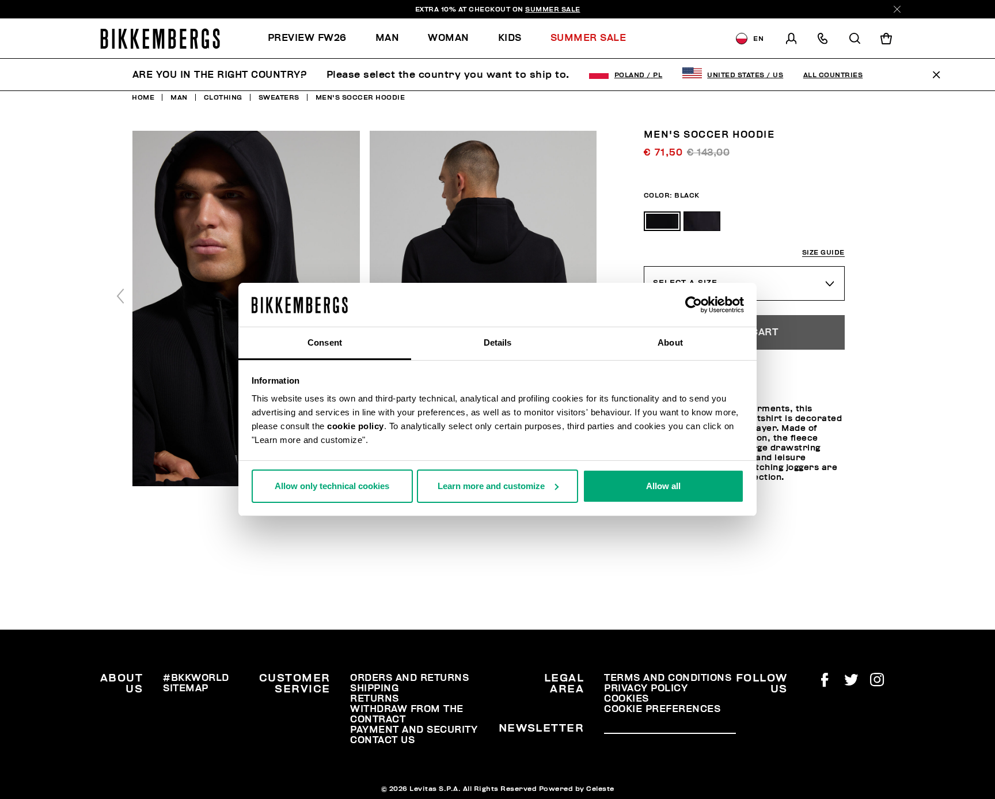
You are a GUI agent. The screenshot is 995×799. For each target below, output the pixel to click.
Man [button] (387, 38)
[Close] (897, 9)
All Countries (833, 74)
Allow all (663, 486)
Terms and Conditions (667, 678)
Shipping (374, 688)
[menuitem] (314, 38)
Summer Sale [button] (588, 38)
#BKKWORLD (196, 678)
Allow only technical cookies (332, 486)
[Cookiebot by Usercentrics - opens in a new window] (693, 304)
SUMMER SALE (552, 9)
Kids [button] (510, 38)
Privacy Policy (646, 688)
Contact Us (382, 740)
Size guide (823, 252)
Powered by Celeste (576, 788)
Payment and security (413, 729)
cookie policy (355, 426)
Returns (374, 698)
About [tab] (670, 342)
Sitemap (185, 688)
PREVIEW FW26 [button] (307, 38)
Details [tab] (498, 342)
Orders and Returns (409, 678)
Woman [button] (448, 38)
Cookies (626, 698)
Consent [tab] (324, 342)
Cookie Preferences (662, 709)
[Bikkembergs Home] (160, 38)
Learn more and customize (491, 486)
